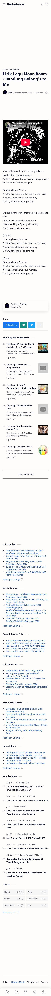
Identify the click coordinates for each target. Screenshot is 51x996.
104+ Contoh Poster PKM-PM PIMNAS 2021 (25, 826)
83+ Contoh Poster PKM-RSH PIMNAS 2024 (26, 643)
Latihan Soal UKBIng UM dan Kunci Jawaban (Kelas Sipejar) (25, 788)
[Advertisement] (25, 36)
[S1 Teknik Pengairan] (27, 855)
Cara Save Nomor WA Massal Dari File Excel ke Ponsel (26, 874)
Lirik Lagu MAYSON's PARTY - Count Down (26, 752)
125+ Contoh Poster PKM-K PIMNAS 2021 (27, 848)
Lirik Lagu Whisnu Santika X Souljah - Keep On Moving (20, 345)
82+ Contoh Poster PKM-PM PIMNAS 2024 (25, 648)
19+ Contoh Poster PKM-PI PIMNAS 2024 (25, 651)
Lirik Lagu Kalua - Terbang (18, 760)
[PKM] (34, 796)
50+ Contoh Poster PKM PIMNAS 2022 (25, 838)
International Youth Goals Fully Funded (24, 670)
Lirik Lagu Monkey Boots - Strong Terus (19, 427)
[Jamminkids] (21, 806)
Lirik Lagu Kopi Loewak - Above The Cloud (25, 763)
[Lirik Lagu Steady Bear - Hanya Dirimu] (43, 368)
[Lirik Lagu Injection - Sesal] (43, 450)
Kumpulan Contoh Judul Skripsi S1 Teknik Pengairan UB (24, 860)
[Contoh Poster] (25, 796)
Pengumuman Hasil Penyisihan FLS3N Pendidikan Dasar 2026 (24, 562)
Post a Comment (25, 474)
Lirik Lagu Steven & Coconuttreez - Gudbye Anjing (21, 386)
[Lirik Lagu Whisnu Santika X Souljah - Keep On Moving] (43, 348)
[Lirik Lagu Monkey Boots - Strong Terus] (43, 430)
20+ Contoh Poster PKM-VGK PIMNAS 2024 (26, 640)
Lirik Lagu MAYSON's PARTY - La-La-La (24, 755)
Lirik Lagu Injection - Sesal (19, 446)
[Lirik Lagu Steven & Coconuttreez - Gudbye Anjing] (43, 389)
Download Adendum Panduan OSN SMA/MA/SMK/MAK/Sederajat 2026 (22, 619)
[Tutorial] (19, 868)
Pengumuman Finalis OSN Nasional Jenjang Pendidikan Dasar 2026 (26, 595)
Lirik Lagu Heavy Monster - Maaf (19, 407)
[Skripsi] (39, 855)
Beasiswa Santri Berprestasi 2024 (21, 684)
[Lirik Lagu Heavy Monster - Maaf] (43, 409)
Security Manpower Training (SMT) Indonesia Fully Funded (22, 674)
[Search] (47, 4)
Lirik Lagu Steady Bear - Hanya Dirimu (18, 366)
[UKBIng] (22, 782)
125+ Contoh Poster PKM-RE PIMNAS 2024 (25, 646)
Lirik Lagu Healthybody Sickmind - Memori (26, 757)
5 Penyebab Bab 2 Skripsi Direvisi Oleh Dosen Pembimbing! (24, 710)
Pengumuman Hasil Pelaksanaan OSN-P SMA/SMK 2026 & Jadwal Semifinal (24, 552)
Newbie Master (15, 4)
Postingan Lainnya (11, 579)
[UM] (27, 782)
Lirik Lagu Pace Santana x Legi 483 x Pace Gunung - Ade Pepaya (25, 812)
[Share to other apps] (40, 325)
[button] (42, 4)
